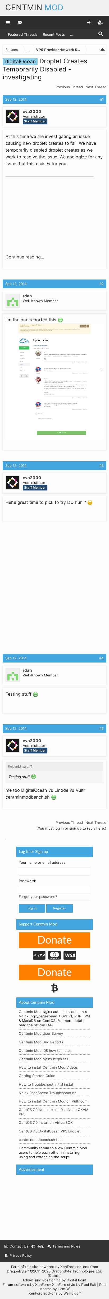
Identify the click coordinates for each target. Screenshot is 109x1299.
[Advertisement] (45, 212)
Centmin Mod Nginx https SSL (44, 1059)
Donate (54, 940)
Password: (27, 881)
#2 (101, 284)
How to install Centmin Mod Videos (48, 1067)
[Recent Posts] (20, 22)
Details (54, 1276)
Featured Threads (23, 34)
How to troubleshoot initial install (46, 1084)
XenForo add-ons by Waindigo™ (55, 1293)
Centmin (34, 7)
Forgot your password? (38, 897)
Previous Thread (69, 87)
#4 (101, 658)
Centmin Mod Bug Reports (41, 1042)
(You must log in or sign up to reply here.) (71, 828)
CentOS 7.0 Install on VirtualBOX (46, 1123)
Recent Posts (54, 34)
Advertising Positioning (41, 1280)
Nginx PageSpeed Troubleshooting (47, 1093)
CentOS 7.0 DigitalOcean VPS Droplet (50, 1131)
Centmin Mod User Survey (41, 1034)
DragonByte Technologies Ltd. (77, 1271)
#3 (101, 465)
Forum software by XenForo (27, 1284)
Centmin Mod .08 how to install (45, 1050)
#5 (101, 728)
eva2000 (32, 111)
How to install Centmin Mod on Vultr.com (53, 1101)
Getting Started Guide (37, 1076)
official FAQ (43, 1025)
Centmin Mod (30, 1012)
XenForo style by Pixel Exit (74, 1284)
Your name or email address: (42, 862)
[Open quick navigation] (103, 49)
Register (59, 908)
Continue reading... (25, 257)
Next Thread (95, 87)
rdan (27, 295)
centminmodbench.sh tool (40, 1139)
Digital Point (77, 1280)
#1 (102, 99)
